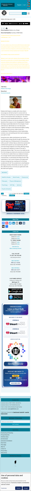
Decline (18, 488)
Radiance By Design (6, 88)
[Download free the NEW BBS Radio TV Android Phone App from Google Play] (15, 290)
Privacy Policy (4, 450)
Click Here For (15, 246)
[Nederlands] (29, 0)
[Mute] (23, 23)
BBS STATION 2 (15, 268)
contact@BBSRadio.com (13, 408)
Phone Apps (3, 444)
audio (18, 236)
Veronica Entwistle (5, 93)
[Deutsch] (29, 2)
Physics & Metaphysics (15, 181)
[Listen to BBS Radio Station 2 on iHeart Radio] (16, 332)
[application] (15, 23)
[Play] (3, 23)
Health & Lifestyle (6, 177)
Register (19, 5)
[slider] (13, 23)
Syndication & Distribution (6, 440)
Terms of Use (4, 452)
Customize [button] (4, 488)
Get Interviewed (4, 438)
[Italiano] (28, 4)
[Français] (28, 2)
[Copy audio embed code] (2, 28)
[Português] (29, 4)
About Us (3, 446)
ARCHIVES (4, 172)
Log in (24, 4)
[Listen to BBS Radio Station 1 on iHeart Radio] (16, 324)
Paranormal (25, 177)
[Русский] (28, 6)
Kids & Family (16, 177)
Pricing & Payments (5, 434)
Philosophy (4, 181)
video (18, 242)
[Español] (29, 6)
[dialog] (15, 482)
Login (10, 193)
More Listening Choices (15, 248)
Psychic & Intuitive (6, 189)
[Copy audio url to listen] (4, 28)
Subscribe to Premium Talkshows (7, 5)
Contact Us (3, 448)
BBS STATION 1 (15, 260)
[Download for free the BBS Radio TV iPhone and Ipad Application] (15, 297)
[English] (28, 0)
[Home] (4, 13)
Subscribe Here (15, 383)
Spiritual (19, 185)
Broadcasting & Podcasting (7, 432)
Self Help (12, 185)
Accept (26, 488)
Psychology (5, 185)
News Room (3, 442)
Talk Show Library (4, 436)
